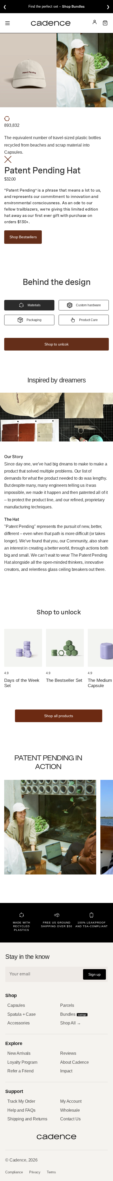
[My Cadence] (94, 23)
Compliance (14, 1172)
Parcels (67, 1005)
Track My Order (21, 1101)
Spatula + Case (21, 1014)
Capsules (16, 1005)
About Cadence (74, 1062)
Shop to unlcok (56, 344)
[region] (56, 6)
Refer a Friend (20, 1071)
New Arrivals (18, 1053)
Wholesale (70, 1110)
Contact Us (70, 1119)
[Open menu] (7, 23)
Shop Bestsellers (23, 237)
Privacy (34, 1172)
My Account (70, 1101)
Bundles (73, 1014)
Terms (51, 1172)
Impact (66, 1071)
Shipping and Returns (27, 1119)
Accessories (18, 1023)
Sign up (94, 974)
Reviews (68, 1053)
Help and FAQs (21, 1110)
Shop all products (58, 716)
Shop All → (70, 1023)
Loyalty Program (22, 1062)
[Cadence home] (50, 23)
